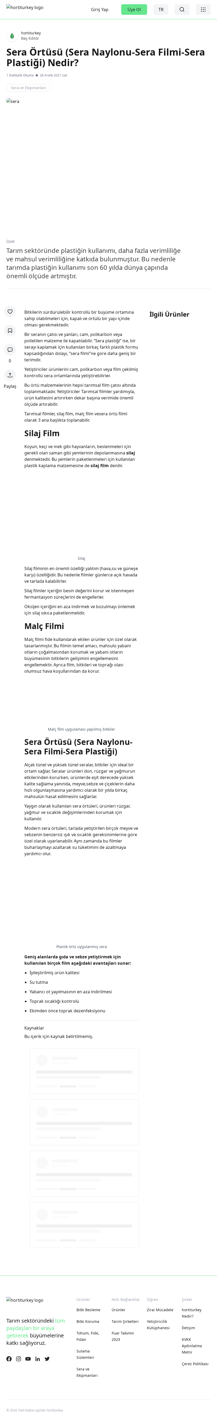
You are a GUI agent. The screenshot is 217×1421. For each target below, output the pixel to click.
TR (161, 9)
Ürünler (118, 1309)
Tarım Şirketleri (125, 1321)
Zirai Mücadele (160, 1309)
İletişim (188, 1327)
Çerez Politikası (195, 1363)
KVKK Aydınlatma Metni (192, 1346)
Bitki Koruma (87, 1321)
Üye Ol (134, 9)
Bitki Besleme (88, 1309)
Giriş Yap (99, 9)
